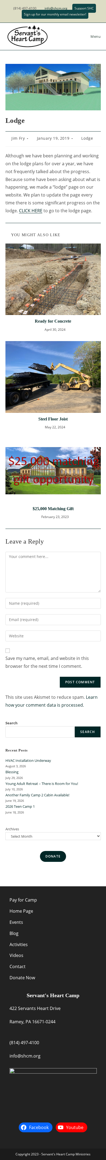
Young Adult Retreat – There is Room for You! (41, 783)
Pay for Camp (23, 900)
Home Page (21, 911)
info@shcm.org (56, 8)
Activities (19, 944)
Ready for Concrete (53, 321)
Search (11, 723)
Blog (14, 933)
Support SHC (84, 8)
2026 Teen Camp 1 (20, 806)
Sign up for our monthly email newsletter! (55, 14)
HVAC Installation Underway (28, 760)
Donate (53, 856)
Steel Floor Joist (53, 419)
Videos (16, 955)
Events (16, 922)
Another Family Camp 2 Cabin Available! (37, 795)
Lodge (87, 138)
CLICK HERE (30, 211)
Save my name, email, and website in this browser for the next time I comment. (47, 662)
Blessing (11, 771)
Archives (12, 829)
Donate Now (22, 978)
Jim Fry (18, 138)
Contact (18, 966)
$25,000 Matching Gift (53, 508)
